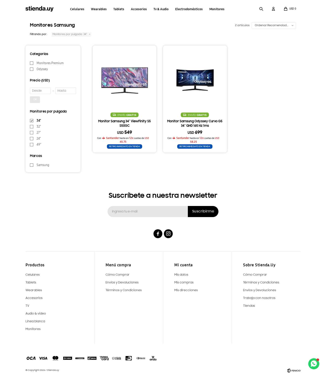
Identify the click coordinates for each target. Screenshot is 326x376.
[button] (261, 8)
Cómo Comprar (255, 275)
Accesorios (139, 9)
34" (70, 34)
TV (27, 306)
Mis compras (184, 282)
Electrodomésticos (189, 9)
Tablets (118, 9)
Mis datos (181, 275)
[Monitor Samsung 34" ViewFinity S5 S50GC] (124, 77)
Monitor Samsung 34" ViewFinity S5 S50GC (124, 124)
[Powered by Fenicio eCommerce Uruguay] (293, 370)
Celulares (77, 9)
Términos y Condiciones (261, 282)
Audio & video (36, 313)
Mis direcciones (186, 290)
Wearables (99, 9)
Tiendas (249, 306)
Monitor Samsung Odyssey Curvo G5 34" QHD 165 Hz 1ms (194, 124)
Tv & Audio (161, 9)
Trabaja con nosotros (259, 298)
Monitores (216, 9)
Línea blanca (35, 321)
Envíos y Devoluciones (259, 290)
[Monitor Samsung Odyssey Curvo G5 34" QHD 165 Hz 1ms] (195, 77)
